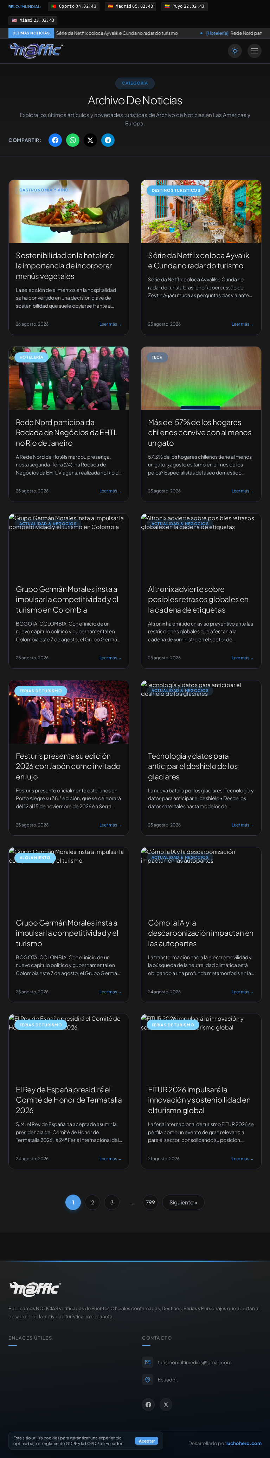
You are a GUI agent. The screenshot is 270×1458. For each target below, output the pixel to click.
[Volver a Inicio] (36, 51)
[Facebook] (148, 1404)
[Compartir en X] (90, 140)
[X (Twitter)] (166, 1404)
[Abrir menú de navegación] (255, 51)
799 (150, 1202)
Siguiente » (183, 1202)
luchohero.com (244, 1443)
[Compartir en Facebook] (55, 140)
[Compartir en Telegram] (108, 140)
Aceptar (147, 1440)
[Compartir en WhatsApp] (72, 140)
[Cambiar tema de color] (235, 51)
